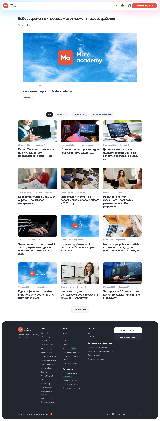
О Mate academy (80, 114)
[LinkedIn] (135, 414)
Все (49, 114)
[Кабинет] (129, 5)
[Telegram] (118, 414)
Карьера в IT (62, 114)
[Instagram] (113, 414)
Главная (21, 25)
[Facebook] (107, 414)
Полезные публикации (102, 114)
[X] (140, 414)
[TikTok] (129, 414)
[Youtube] (124, 414)
